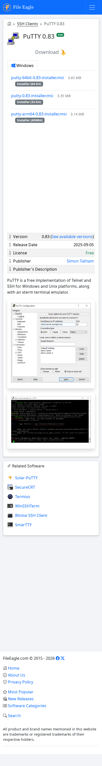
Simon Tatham (80, 261)
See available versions (72, 236)
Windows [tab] (24, 65)
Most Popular (20, 692)
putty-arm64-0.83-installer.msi (39, 114)
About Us (16, 675)
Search (14, 715)
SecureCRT (25, 487)
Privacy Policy (20, 682)
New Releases (21, 698)
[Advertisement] (51, 178)
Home (13, 668)
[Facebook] (58, 658)
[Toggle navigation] (92, 7)
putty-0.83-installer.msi (32, 95)
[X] (63, 658)
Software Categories (27, 705)
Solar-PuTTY (26, 478)
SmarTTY (23, 524)
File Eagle (23, 7)
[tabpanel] (53, 99)
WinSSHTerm (27, 506)
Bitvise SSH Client (31, 515)
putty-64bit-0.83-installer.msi (37, 77)
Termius (22, 496)
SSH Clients (27, 23)
